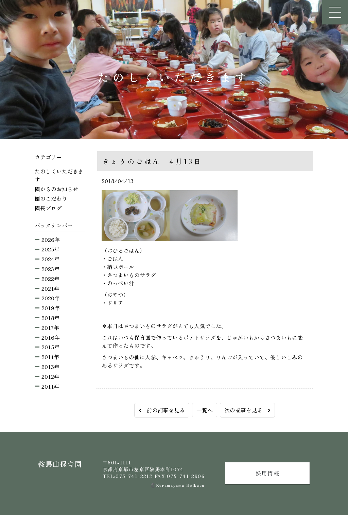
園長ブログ (48, 208)
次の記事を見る (246, 410)
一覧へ (204, 410)
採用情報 (267, 473)
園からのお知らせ (56, 189)
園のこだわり (51, 198)
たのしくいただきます (59, 175)
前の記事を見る (163, 410)
